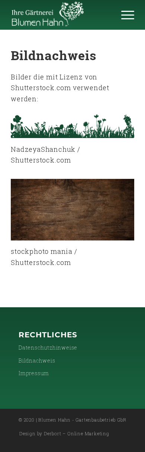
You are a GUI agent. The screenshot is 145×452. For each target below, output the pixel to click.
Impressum (34, 373)
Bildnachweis (37, 360)
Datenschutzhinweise (48, 347)
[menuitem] (124, 15)
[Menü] (124, 15)
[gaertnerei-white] (60, 15)
